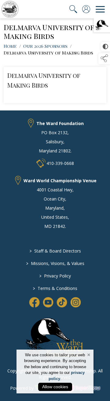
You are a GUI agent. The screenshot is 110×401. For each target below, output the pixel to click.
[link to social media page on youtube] (48, 302)
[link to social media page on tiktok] (62, 302)
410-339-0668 (60, 163)
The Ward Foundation (60, 123)
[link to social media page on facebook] (34, 302)
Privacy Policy (55, 275)
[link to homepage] (10, 9)
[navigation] (100, 9)
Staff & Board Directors (55, 250)
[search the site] (73, 9)
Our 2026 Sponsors (45, 46)
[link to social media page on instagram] (75, 302)
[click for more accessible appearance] (105, 46)
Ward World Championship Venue (60, 180)
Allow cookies (55, 386)
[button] (104, 58)
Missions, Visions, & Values (55, 263)
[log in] (86, 9)
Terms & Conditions (55, 288)
